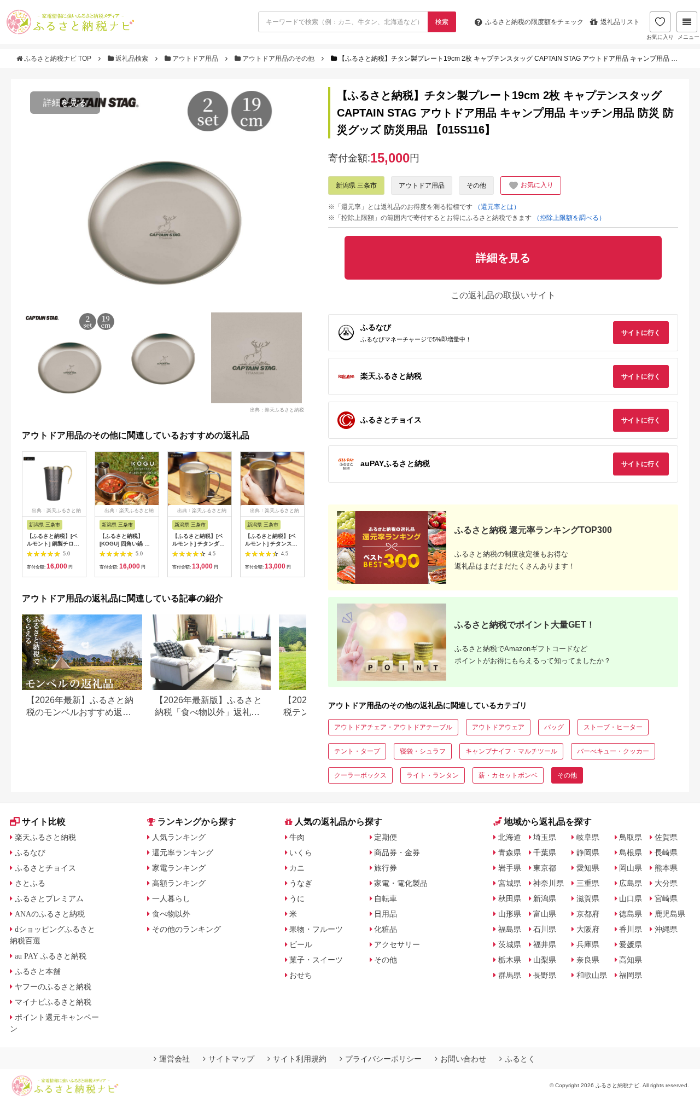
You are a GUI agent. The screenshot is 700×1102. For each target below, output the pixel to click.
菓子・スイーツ (316, 960)
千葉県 (544, 852)
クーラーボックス (360, 775)
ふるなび (30, 852)
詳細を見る (65, 102)
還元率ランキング (182, 852)
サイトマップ (231, 1058)
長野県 (544, 975)
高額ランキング (179, 883)
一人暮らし (171, 898)
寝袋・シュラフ (423, 751)
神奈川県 (548, 883)
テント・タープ (357, 751)
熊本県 (666, 868)
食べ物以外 (171, 914)
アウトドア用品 (195, 58)
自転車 (385, 898)
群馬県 (509, 975)
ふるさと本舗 (38, 971)
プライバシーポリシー (383, 1058)
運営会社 (174, 1058)
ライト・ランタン (432, 775)
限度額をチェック (534, 22)
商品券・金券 (397, 852)
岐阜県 (587, 837)
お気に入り (660, 37)
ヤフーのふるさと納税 (53, 986)
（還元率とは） (497, 207)
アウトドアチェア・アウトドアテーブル (393, 727)
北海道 (509, 837)
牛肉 (297, 837)
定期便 (385, 837)
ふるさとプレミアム (49, 898)
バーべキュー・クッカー (613, 751)
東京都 (544, 868)
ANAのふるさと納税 (50, 914)
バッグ (554, 727)
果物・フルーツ (316, 929)
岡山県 (630, 868)
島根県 (630, 852)
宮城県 (509, 883)
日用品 (385, 914)
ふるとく (520, 1058)
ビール (300, 944)
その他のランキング (186, 929)
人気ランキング (179, 837)
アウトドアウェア (498, 727)
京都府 (587, 914)
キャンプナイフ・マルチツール (511, 751)
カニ (297, 868)
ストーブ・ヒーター (613, 727)
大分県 (666, 883)
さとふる (30, 883)
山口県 (630, 898)
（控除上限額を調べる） (569, 218)
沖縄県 (666, 929)
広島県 (630, 883)
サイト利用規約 (299, 1058)
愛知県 (587, 868)
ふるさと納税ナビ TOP (57, 58)
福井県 (544, 944)
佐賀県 (666, 837)
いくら (300, 852)
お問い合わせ (463, 1058)
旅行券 (385, 868)
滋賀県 (587, 898)
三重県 (587, 883)
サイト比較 (44, 821)
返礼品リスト (620, 22)
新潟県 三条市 (356, 185)
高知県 (630, 960)
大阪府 (587, 929)
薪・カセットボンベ (508, 775)
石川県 (544, 929)
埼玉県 (544, 837)
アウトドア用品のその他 (278, 58)
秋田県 (509, 898)
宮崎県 (666, 898)
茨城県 (509, 944)
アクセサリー (397, 944)
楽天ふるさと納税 (45, 837)
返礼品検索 (132, 58)
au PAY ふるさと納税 (50, 956)
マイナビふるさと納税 (53, 1002)
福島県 (509, 929)
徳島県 (630, 914)
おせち (300, 975)
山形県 (509, 914)
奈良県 (587, 960)
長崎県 (666, 852)
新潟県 (544, 898)
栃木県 (509, 960)
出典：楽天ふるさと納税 (277, 409)
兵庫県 (587, 944)
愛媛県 (630, 944)
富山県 (544, 914)
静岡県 (587, 852)
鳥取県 (630, 837)
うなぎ (300, 883)
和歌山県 (591, 975)
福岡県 (630, 975)
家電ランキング (179, 868)
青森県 (509, 852)
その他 (476, 185)
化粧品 (385, 929)
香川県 (630, 929)
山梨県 (544, 960)
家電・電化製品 (401, 883)
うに (297, 898)
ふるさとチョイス (45, 868)
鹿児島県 (670, 914)
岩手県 (509, 868)
